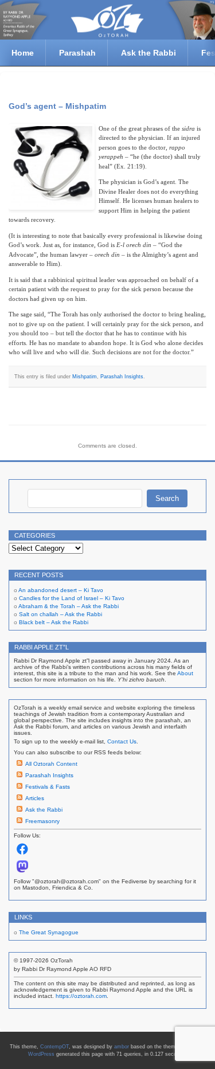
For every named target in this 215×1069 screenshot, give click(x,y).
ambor (121, 1047)
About (185, 673)
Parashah (77, 52)
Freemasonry (42, 821)
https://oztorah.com (81, 996)
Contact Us (121, 741)
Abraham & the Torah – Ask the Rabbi (68, 606)
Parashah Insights (121, 376)
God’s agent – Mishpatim (57, 106)
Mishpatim (84, 376)
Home (22, 52)
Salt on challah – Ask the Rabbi (60, 614)
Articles (34, 798)
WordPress (41, 1054)
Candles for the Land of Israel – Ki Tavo (71, 598)
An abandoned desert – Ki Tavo (60, 590)
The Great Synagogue (49, 932)
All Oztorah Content (51, 764)
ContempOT (54, 1047)
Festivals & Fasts (47, 787)
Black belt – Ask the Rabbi (53, 622)
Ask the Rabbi (148, 52)
